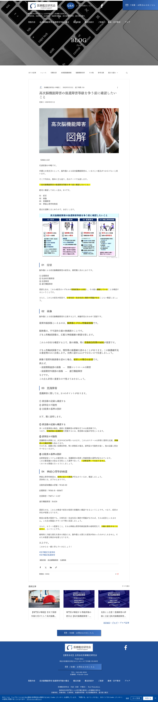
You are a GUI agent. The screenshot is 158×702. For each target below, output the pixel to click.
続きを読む (112, 72)
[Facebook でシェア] (40, 567)
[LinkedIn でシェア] (51, 567)
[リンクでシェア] (56, 567)
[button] (127, 73)
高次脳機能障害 (53, 560)
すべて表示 (126, 586)
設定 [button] (127, 698)
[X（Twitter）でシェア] (45, 567)
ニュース (43, 72)
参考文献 (101, 72)
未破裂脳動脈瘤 (66, 72)
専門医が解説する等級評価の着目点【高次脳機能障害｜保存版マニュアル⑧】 (78, 614)
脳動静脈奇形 (80, 72)
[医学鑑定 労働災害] (44, 599)
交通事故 (63, 560)
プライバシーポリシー (34, 699)
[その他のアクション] (117, 87)
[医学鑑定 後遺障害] (113, 599)
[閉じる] (155, 698)
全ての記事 (32, 72)
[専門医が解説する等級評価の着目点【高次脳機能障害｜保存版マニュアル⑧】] (79, 599)
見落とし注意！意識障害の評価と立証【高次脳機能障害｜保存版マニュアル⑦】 (113, 614)
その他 (91, 72)
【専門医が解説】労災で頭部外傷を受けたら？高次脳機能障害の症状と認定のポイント (43, 614)
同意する (148, 698)
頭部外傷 (43, 560)
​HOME (107, 623)
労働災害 (54, 72)
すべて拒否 (136, 698)
